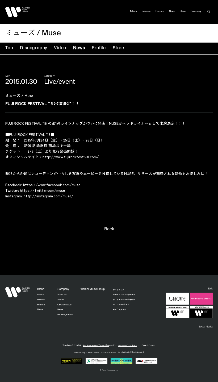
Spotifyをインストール (127, 345)
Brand (40, 289)
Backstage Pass (65, 315)
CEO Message (64, 305)
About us (61, 295)
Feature (160, 11)
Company (196, 11)
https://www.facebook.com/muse (51, 184)
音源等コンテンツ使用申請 (124, 294)
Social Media (206, 326)
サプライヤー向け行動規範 (124, 299)
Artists (133, 11)
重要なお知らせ (119, 309)
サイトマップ (118, 289)
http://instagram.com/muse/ (48, 195)
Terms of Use (93, 353)
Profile (99, 48)
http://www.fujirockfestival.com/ (71, 156)
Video (60, 48)
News (79, 48)
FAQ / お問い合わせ (121, 304)
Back (109, 229)
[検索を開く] (209, 11)
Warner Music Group (93, 289)
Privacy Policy (79, 353)
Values (60, 300)
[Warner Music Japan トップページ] (17, 12)
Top (9, 48)
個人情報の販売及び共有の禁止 (96, 345)
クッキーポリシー (108, 353)
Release (146, 11)
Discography (33, 48)
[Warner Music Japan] (17, 292)
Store (118, 48)
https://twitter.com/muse (42, 190)
